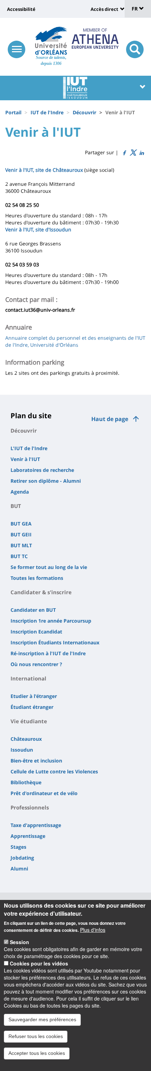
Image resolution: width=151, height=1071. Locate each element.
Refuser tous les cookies (35, 1036)
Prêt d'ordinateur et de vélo (44, 793)
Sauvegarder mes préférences (42, 1019)
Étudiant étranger (32, 707)
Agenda (20, 491)
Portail (13, 112)
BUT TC (19, 556)
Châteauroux (26, 739)
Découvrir (84, 112)
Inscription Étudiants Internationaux (55, 642)
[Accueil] (51, 41)
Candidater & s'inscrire (41, 592)
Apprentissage (28, 836)
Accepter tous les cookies (36, 1053)
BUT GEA (21, 523)
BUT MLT (21, 545)
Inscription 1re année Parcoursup (51, 620)
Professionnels (30, 807)
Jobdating (22, 857)
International (28, 678)
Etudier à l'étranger (34, 696)
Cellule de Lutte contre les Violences (54, 771)
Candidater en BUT (33, 609)
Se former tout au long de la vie (49, 567)
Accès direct (104, 9)
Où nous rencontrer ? (36, 664)
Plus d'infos (92, 929)
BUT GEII (21, 534)
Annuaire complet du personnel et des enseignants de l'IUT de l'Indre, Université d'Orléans (75, 341)
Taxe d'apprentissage (36, 825)
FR (135, 8)
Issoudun (22, 749)
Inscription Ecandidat (36, 631)
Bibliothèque (26, 782)
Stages (18, 846)
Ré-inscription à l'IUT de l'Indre (48, 653)
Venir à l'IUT (25, 459)
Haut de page (109, 419)
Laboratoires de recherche (42, 470)
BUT (16, 505)
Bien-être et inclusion (36, 760)
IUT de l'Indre (47, 112)
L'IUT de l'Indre (29, 448)
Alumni (19, 868)
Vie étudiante (29, 721)
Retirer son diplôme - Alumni (46, 480)
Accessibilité (21, 9)
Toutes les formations (37, 578)
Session (19, 941)
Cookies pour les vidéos (39, 963)
